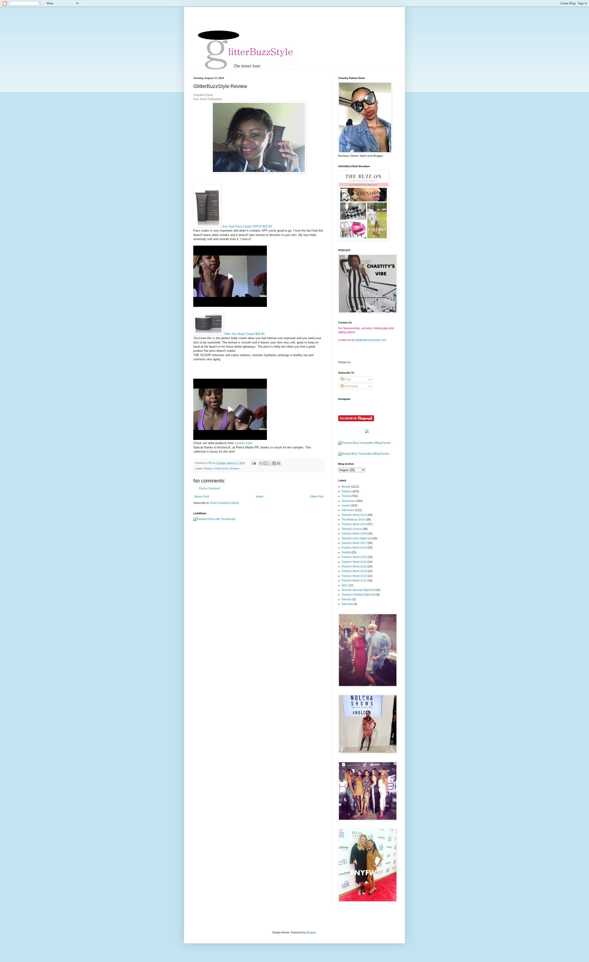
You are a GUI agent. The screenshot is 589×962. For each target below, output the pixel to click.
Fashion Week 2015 (354, 557)
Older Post (316, 496)
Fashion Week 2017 (354, 543)
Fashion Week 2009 (354, 533)
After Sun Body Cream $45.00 (244, 334)
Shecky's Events (352, 529)
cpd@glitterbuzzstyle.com (370, 340)
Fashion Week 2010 (354, 515)
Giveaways (348, 501)
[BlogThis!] (265, 463)
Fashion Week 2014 (354, 524)
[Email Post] (254, 463)
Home (259, 496)
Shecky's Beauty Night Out (358, 590)
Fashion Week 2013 (354, 547)
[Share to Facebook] (274, 463)
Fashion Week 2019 (354, 562)
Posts (347, 379)
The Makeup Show (353, 519)
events (346, 505)
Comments (351, 386)
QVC (345, 585)
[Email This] (261, 463)
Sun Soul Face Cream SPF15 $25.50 (247, 226)
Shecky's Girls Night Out (357, 538)
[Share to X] (270, 463)
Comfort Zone (220, 468)
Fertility (346, 552)
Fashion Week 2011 (354, 580)
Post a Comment (209, 488)
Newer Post (201, 496)
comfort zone (243, 443)
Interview (347, 604)
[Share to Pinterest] (278, 463)
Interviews (348, 510)
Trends (346, 496)
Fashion (347, 491)
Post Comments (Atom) (224, 503)
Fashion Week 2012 (354, 576)
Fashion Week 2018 (354, 571)
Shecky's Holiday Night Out (358, 594)
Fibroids (347, 599)
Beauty (207, 468)
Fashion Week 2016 (354, 566)
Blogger (311, 932)
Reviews (234, 468)
